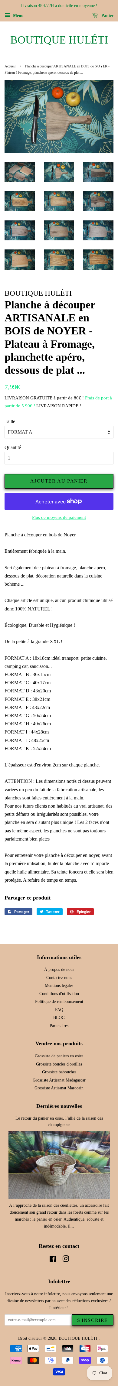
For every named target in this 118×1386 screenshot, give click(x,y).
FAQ (59, 1009)
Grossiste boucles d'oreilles (59, 1064)
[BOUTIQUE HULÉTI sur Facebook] (52, 1260)
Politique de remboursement (59, 1001)
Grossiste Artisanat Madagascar (59, 1080)
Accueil (10, 66)
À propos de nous (59, 969)
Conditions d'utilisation (59, 993)
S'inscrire (92, 1320)
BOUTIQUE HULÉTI (59, 40)
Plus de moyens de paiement (59, 517)
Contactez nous (59, 977)
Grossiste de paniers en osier (59, 1056)
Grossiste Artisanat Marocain (59, 1088)
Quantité (13, 447)
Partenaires (59, 1025)
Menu (18, 15)
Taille (10, 421)
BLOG (59, 1017)
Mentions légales (59, 985)
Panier (106, 15)
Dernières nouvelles (59, 1106)
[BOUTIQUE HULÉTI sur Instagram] (65, 1260)
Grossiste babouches (59, 1072)
